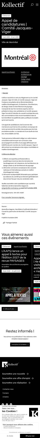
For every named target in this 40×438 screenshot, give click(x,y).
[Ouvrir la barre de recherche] (32, 4)
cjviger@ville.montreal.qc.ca (11, 188)
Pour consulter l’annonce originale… (13, 197)
